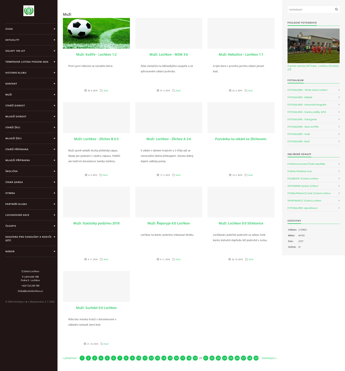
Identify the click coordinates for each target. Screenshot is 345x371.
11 (145, 358)
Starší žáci (12, 127)
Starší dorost (15, 105)
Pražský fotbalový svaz (300, 171)
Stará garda (14, 182)
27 (243, 358)
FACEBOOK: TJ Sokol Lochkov (303, 178)
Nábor (10, 251)
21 (205, 358)
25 (230, 358)
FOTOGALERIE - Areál (299, 134)
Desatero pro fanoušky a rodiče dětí (28, 238)
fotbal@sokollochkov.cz (30, 291)
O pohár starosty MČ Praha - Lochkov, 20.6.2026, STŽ (313, 67)
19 (195, 358)
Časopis (10, 225)
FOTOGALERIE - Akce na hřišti (303, 126)
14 (163, 358)
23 (218, 358)
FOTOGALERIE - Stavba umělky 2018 (307, 112)
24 (224, 358)
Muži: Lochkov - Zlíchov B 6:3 (96, 139)
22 (212, 358)
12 (151, 358)
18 (189, 358)
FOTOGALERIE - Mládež (300, 97)
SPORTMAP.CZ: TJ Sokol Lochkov (304, 200)
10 (138, 358)
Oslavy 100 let (15, 50)
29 (256, 358)
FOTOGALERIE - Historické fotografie (307, 104)
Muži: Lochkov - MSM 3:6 (169, 54)
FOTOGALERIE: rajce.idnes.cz (303, 208)
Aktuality (12, 39)
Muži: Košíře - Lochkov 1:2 (96, 54)
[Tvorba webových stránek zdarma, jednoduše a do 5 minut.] (26, 302)
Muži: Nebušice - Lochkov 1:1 (241, 54)
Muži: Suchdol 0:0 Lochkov (96, 307)
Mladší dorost (15, 116)
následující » (269, 358)
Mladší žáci (13, 138)
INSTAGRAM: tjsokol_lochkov (303, 185)
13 (157, 358)
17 (182, 358)
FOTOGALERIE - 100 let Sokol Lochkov (308, 89)
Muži (8, 94)
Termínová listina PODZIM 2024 (26, 61)
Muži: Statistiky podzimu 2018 (96, 223)
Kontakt (11, 83)
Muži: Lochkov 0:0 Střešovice (241, 223)
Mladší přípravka (17, 160)
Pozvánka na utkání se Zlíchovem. (241, 139)
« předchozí (70, 358)
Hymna (10, 193)
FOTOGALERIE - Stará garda (302, 119)
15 (170, 358)
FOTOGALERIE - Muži (299, 141)
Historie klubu (16, 72)
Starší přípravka (17, 149)
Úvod (9, 28)
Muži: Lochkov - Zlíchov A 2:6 (168, 139)
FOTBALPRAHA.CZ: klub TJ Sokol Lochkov (309, 193)
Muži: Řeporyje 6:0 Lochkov (169, 223)
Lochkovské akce (17, 215)
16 (176, 358)
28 (249, 358)
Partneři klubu (16, 204)
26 (237, 358)
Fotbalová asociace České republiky (306, 163)
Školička (11, 171)
